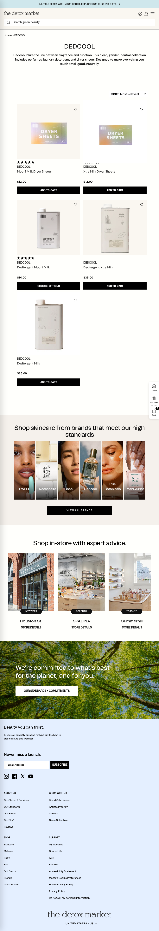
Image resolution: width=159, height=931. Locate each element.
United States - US (80, 923)
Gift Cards (10, 871)
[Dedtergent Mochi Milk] (48, 227)
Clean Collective (58, 820)
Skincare (9, 844)
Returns (53, 864)
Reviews (8, 827)
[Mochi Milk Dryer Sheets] (48, 131)
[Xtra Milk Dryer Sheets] (115, 131)
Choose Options (48, 286)
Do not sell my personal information (69, 898)
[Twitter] (22, 776)
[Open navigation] (152, 13)
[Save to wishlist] (75, 109)
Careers (53, 813)
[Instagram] (6, 776)
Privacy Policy (57, 891)
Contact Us (55, 851)
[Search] (8, 22)
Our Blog (9, 820)
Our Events (10, 813)
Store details (31, 627)
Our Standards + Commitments (47, 691)
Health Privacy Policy (61, 884)
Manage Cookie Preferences (65, 878)
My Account (56, 844)
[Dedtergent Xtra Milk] (115, 227)
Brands (8, 878)
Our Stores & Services (16, 800)
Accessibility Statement (62, 871)
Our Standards (12, 807)
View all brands (79, 510)
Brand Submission (59, 800)
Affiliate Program (58, 807)
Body (7, 858)
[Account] (140, 14)
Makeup (8, 851)
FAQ (51, 858)
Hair (6, 864)
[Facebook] (14, 776)
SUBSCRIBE (59, 765)
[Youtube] (30, 776)
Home (8, 35)
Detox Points (11, 884)
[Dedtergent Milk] (48, 323)
